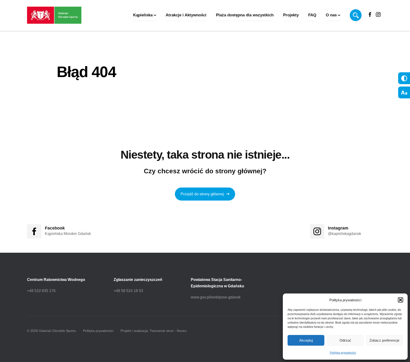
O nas (331, 15)
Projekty (291, 15)
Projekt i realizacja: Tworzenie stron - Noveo (153, 331)
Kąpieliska (143, 15)
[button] (400, 300)
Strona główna (71, 91)
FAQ (312, 15)
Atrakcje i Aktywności (186, 15)
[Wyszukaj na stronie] (356, 15)
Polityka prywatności (343, 352)
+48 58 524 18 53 (128, 291)
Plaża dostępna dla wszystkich (245, 15)
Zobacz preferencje (384, 340)
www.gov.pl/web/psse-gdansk (216, 297)
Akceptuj (306, 340)
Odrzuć (345, 340)
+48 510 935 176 (41, 291)
